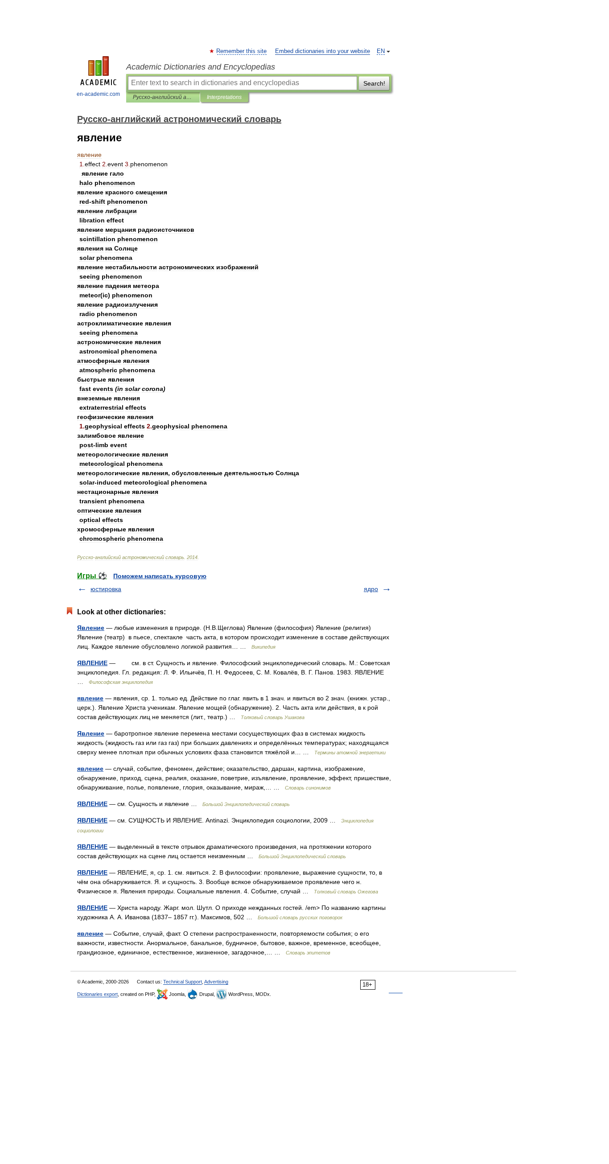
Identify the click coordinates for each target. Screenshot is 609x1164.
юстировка (106, 588)
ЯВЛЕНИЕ (92, 662)
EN (381, 51)
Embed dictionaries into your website (322, 51)
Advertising (216, 981)
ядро (371, 588)
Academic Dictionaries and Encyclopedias (200, 66)
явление (90, 698)
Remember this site (242, 51)
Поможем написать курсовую (159, 576)
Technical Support (182, 981)
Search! (374, 83)
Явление (90, 627)
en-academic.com (98, 94)
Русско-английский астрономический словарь (163, 97)
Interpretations (224, 97)
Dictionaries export (97, 994)
